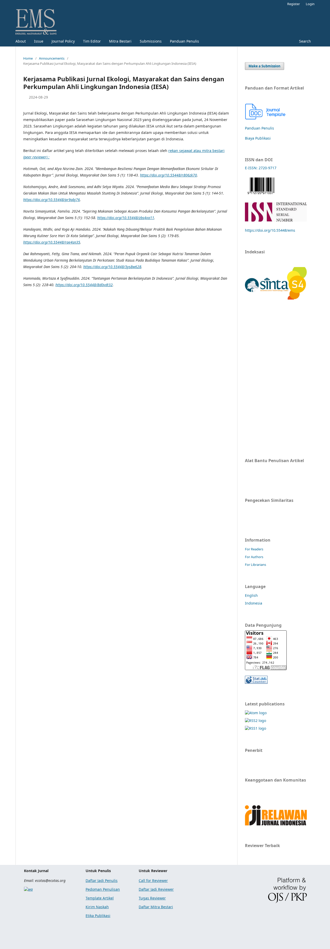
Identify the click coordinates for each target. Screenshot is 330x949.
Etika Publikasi (98, 915)
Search (304, 41)
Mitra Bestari (120, 41)
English (251, 595)
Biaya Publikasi (258, 138)
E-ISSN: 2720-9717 (260, 167)
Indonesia (253, 603)
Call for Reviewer (153, 880)
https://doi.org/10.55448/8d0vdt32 (84, 284)
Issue (38, 41)
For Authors (254, 556)
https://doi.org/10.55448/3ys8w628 (112, 266)
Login (310, 4)
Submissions (151, 41)
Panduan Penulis (184, 41)
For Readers (254, 549)
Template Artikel (100, 898)
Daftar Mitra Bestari (156, 906)
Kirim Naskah (97, 906)
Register (293, 4)
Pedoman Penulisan (103, 889)
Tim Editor (92, 41)
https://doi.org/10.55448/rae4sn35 (51, 242)
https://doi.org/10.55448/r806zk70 (168, 175)
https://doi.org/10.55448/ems (270, 230)
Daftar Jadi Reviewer (156, 889)
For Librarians (255, 564)
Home (28, 58)
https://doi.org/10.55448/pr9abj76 (51, 199)
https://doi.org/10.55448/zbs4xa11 (125, 217)
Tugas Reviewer (152, 898)
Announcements (51, 58)
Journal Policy (63, 41)
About (20, 41)
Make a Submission (264, 66)
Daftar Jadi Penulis (102, 880)
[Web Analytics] (256, 682)
